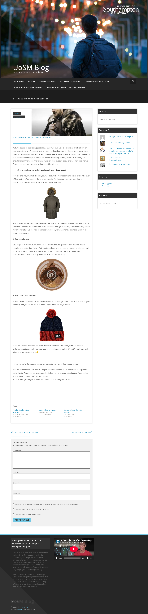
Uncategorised (19, 117)
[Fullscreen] (91, 558)
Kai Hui (36, 137)
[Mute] (87, 558)
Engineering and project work (97, 81)
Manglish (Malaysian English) (121, 136)
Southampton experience (70, 81)
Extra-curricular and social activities (27, 87)
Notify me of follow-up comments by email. (32, 509)
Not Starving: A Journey (80, 432)
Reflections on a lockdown (119, 164)
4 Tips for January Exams (119, 142)
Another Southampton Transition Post (21, 411)
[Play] (57, 558)
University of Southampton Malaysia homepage (65, 87)
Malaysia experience (47, 81)
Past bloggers (107, 186)
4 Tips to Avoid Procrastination (115, 158)
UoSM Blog (31, 67)
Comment (17, 450)
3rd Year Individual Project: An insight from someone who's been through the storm (121, 151)
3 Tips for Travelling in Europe (25, 432)
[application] (74, 549)
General (31, 81)
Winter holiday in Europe (47, 410)
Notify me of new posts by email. (28, 514)
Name (16, 472)
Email (16, 483)
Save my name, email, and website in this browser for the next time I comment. (46, 504)
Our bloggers (18, 81)
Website (16, 493)
